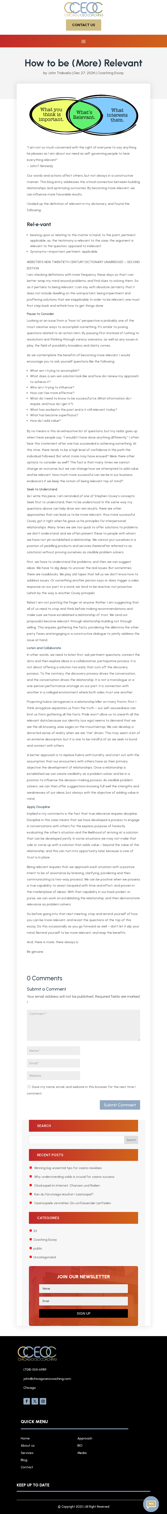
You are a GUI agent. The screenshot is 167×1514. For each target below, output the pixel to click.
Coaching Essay (110, 73)
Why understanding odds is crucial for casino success (74, 1177)
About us (28, 1445)
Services (27, 1453)
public (37, 1248)
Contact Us (83, 25)
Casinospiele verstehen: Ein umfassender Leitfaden (72, 1203)
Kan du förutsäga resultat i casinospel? (63, 1194)
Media (82, 1453)
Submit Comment (120, 1104)
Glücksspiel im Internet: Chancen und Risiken (67, 1185)
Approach (84, 1438)
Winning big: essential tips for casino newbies (68, 1168)
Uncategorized (44, 1257)
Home (25, 1438)
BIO (79, 1445)
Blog (24, 1460)
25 (35, 1231)
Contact (27, 1467)
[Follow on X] (35, 1401)
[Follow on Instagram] (43, 1401)
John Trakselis (59, 73)
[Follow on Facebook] (26, 1401)
